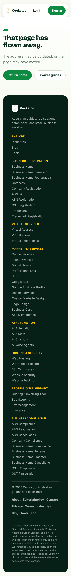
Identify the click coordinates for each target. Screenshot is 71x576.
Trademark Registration (28, 216)
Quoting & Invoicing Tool (29, 394)
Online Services (23, 254)
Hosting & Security (27, 353)
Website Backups (24, 380)
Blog (15, 147)
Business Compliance (29, 418)
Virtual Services (25, 224)
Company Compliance (27, 440)
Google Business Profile (28, 287)
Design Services (23, 293)
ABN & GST (19, 194)
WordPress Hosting (25, 364)
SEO (15, 276)
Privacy (17, 506)
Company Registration (27, 188)
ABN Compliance (23, 424)
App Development (24, 315)
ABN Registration (24, 199)
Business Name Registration (31, 177)
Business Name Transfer (29, 457)
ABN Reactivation (24, 429)
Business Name (23, 166)
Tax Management (24, 405)
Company (18, 183)
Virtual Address (22, 229)
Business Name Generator (30, 172)
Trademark (19, 211)
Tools (16, 153)
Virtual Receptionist (25, 240)
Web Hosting (21, 358)
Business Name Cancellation (32, 462)
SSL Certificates (23, 369)
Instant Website (23, 260)
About (16, 499)
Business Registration (30, 161)
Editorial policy (33, 499)
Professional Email (24, 271)
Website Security (24, 375)
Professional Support (30, 388)
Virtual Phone (21, 235)
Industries (19, 142)
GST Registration (23, 205)
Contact (52, 499)
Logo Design (20, 304)
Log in (37, 10)
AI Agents (18, 334)
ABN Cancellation (24, 435)
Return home (17, 75)
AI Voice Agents (23, 345)
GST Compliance (23, 468)
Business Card (22, 309)
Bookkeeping (21, 399)
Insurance (19, 410)
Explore (18, 136)
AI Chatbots (20, 339)
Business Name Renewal (29, 451)
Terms (29, 506)
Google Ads (20, 282)
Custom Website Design (29, 298)
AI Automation (23, 322)
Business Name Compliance (31, 446)
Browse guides (50, 75)
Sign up (56, 10)
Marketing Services (28, 248)
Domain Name (21, 265)
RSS (33, 513)
